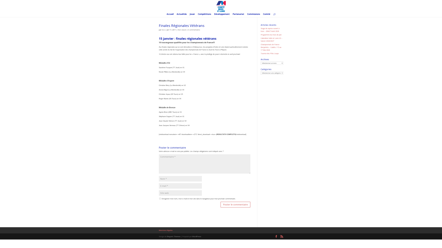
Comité (266, 14)
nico (163, 30)
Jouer (192, 14)
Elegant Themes (173, 236)
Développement (222, 14)
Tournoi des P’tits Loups (270, 53)
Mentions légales (166, 230)
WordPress (196, 236)
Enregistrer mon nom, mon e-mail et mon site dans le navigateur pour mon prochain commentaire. (199, 199)
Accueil (170, 14)
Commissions (253, 14)
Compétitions (204, 14)
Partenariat (238, 14)
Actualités (182, 14)
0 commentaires (194, 30)
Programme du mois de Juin (271, 35)
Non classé (182, 30)
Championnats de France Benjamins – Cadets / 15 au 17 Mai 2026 (271, 47)
